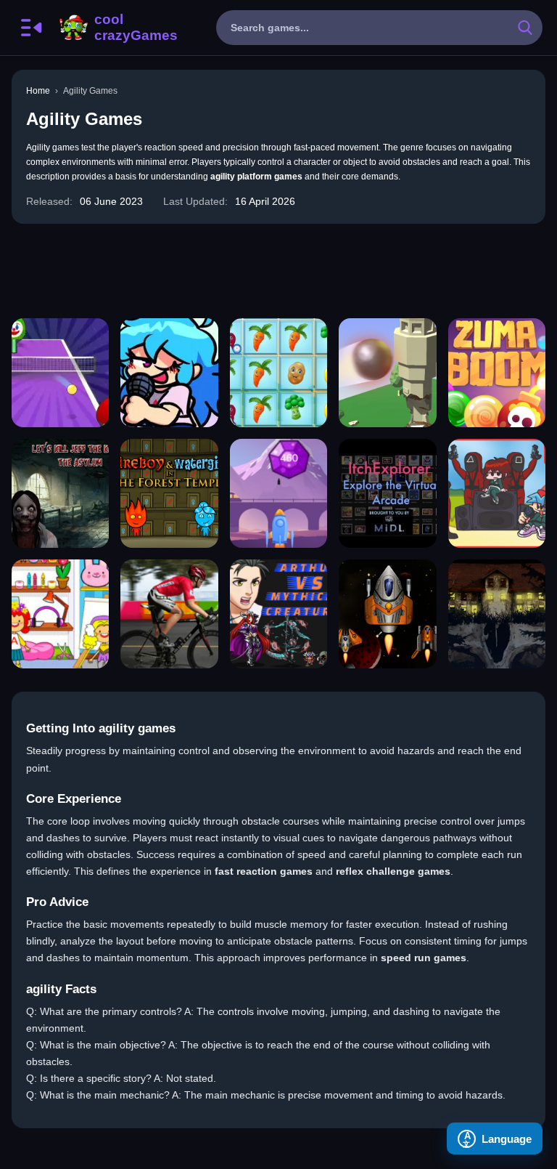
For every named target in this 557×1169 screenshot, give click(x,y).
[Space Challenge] (387, 613)
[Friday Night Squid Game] (496, 493)
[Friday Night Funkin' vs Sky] (169, 372)
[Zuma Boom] (496, 372)
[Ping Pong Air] (60, 372)
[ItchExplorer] (387, 493)
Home (38, 91)
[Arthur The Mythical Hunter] (278, 613)
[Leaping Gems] (278, 493)
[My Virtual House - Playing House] (60, 613)
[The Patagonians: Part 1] (496, 613)
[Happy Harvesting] (278, 372)
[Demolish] (387, 372)
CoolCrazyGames (116, 27)
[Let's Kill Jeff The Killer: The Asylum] (60, 493)
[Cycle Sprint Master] (169, 613)
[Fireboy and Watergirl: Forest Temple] (169, 493)
